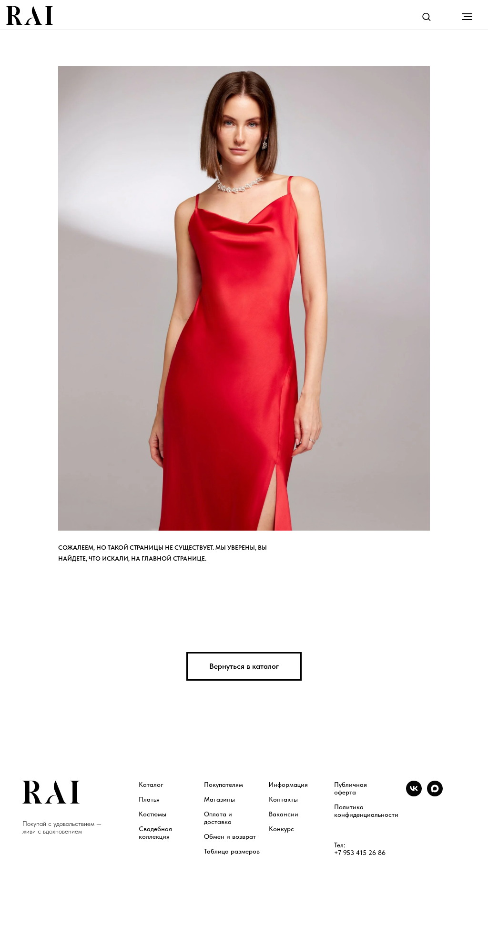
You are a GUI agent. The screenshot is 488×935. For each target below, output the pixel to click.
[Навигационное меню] (467, 16)
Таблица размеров (232, 851)
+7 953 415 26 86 (360, 852)
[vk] (414, 794)
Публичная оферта (350, 788)
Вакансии (283, 814)
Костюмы (152, 814)
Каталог (151, 784)
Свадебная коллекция (155, 832)
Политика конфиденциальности (366, 810)
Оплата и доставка (218, 817)
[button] (426, 16)
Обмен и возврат (230, 836)
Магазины (219, 799)
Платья (149, 799)
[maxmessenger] (435, 794)
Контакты (283, 799)
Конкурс (281, 829)
